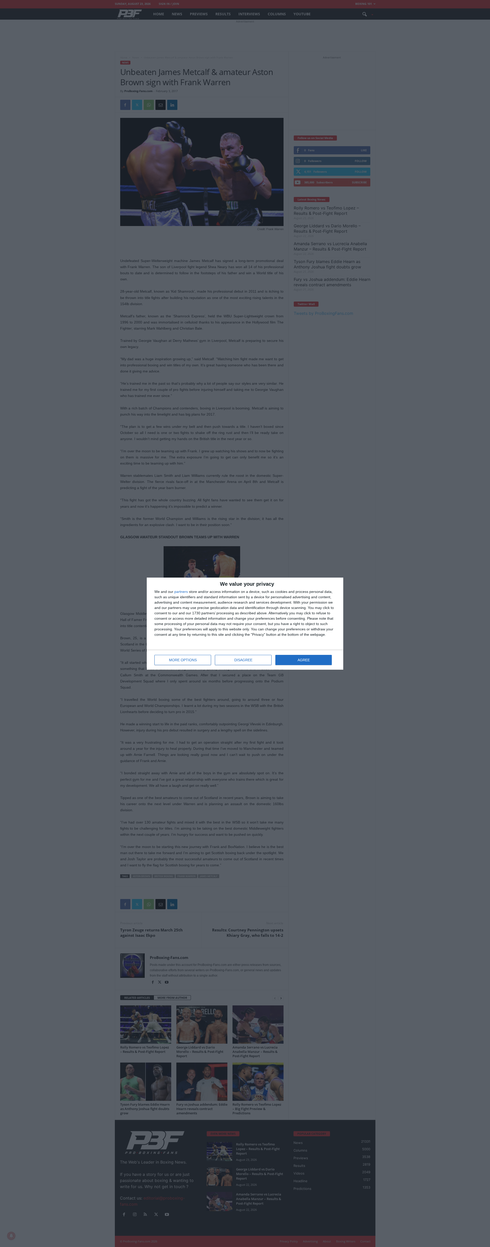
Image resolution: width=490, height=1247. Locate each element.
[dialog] (245, 624)
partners (181, 591)
